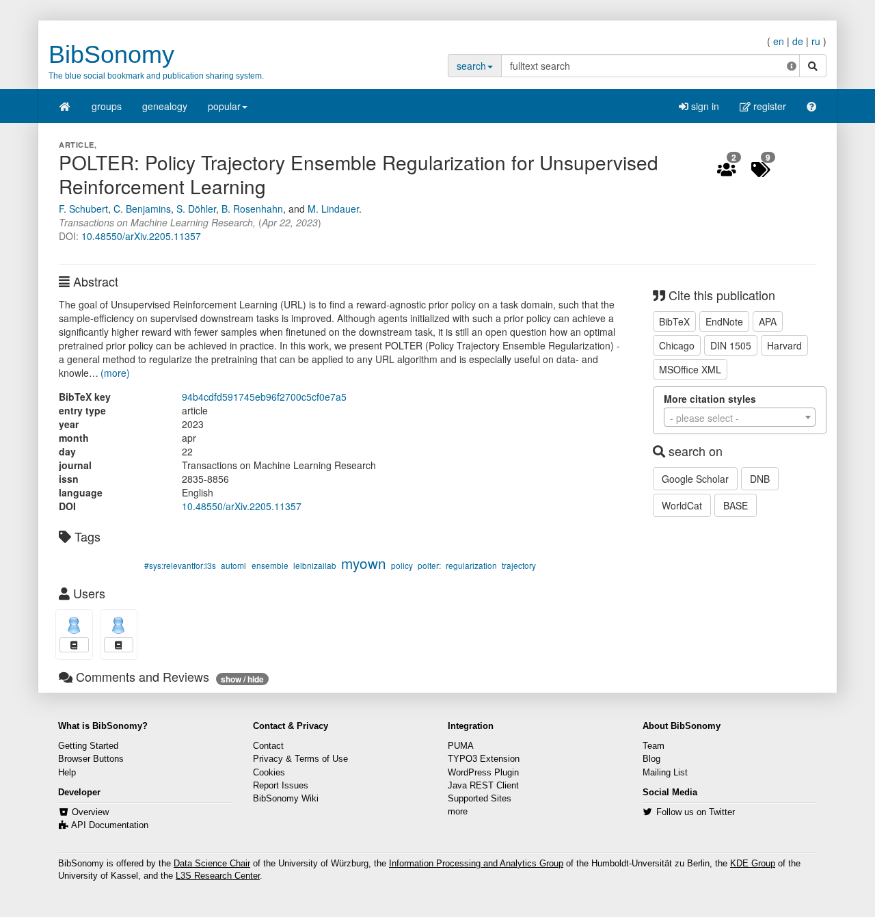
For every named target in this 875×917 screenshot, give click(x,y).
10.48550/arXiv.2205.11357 (141, 236)
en (778, 41)
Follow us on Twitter (695, 812)
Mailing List (665, 773)
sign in (703, 106)
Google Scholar (695, 479)
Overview (90, 812)
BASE (735, 505)
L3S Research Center (218, 876)
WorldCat (682, 505)
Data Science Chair (212, 863)
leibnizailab (314, 565)
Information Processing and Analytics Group (476, 863)
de (797, 41)
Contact (268, 746)
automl (233, 565)
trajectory (519, 565)
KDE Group (752, 863)
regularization (471, 565)
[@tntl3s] (74, 625)
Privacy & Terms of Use (300, 759)
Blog (651, 759)
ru (815, 41)
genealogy (164, 106)
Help (67, 773)
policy (402, 565)
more (458, 811)
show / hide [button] (242, 679)
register (768, 106)
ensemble (270, 565)
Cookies (269, 773)
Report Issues (280, 785)
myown (363, 563)
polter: (429, 565)
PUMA (461, 746)
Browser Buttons (91, 759)
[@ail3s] (118, 625)
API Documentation (109, 825)
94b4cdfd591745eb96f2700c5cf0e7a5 (264, 396)
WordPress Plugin (483, 773)
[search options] (791, 65)
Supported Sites (479, 798)
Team (653, 746)
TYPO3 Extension (484, 759)
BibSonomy (111, 54)
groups (107, 106)
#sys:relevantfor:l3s (180, 565)
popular (224, 106)
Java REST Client (483, 785)
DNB (760, 479)
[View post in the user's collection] (74, 644)
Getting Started (88, 746)
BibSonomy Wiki (286, 798)
